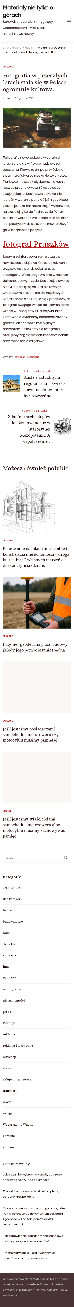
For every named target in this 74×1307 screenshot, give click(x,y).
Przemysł (9, 1023)
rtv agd (8, 1068)
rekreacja (10, 1057)
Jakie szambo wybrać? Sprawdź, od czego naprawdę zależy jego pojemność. (32, 1177)
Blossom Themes (34, 1289)
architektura (12, 887)
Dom (6, 933)
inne (6, 966)
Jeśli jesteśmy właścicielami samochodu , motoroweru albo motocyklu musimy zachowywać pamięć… (34, 827)
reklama (9, 1034)
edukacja (9, 955)
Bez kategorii (13, 899)
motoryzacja (12, 989)
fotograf (20, 356)
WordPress (10, 1295)
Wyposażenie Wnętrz (18, 1124)
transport (10, 1090)
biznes (8, 910)
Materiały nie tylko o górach (28, 11)
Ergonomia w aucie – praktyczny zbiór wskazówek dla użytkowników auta (29, 1255)
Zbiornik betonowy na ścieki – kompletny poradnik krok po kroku (31, 1194)
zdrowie (9, 1136)
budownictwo (13, 921)
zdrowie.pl (10, 1147)
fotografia (33, 356)
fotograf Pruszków (36, 244)
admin (7, 98)
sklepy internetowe (17, 1079)
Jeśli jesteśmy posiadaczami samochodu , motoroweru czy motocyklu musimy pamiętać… (32, 734)
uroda (7, 1102)
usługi (9, 66)
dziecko (9, 944)
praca (7, 1012)
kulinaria (10, 978)
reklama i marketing (18, 1045)
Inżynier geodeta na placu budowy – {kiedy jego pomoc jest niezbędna (37, 647)
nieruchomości (14, 1000)
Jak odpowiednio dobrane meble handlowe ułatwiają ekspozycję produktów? (33, 1238)
